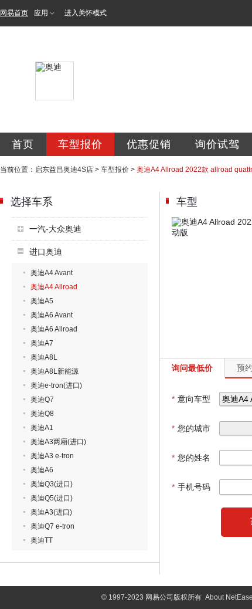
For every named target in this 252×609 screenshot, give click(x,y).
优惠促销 (149, 144)
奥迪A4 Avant (51, 273)
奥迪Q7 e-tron (52, 526)
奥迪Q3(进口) (51, 484)
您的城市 (191, 428)
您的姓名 (191, 457)
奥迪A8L (43, 357)
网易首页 (14, 13)
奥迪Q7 (42, 399)
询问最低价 (192, 368)
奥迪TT (41, 540)
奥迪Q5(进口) (51, 498)
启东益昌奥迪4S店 (64, 169)
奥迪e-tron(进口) (56, 385)
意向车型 (191, 399)
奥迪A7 (41, 343)
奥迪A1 (41, 428)
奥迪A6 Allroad (53, 329)
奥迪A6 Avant (51, 315)
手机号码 (191, 487)
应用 (41, 13)
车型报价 (80, 144)
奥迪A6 (41, 470)
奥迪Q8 (42, 414)
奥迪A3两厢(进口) (58, 442)
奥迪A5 (41, 301)
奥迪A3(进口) (51, 512)
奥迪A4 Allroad (53, 287)
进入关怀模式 (85, 13)
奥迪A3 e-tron (52, 456)
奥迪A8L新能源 (54, 371)
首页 (23, 144)
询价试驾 (217, 144)
